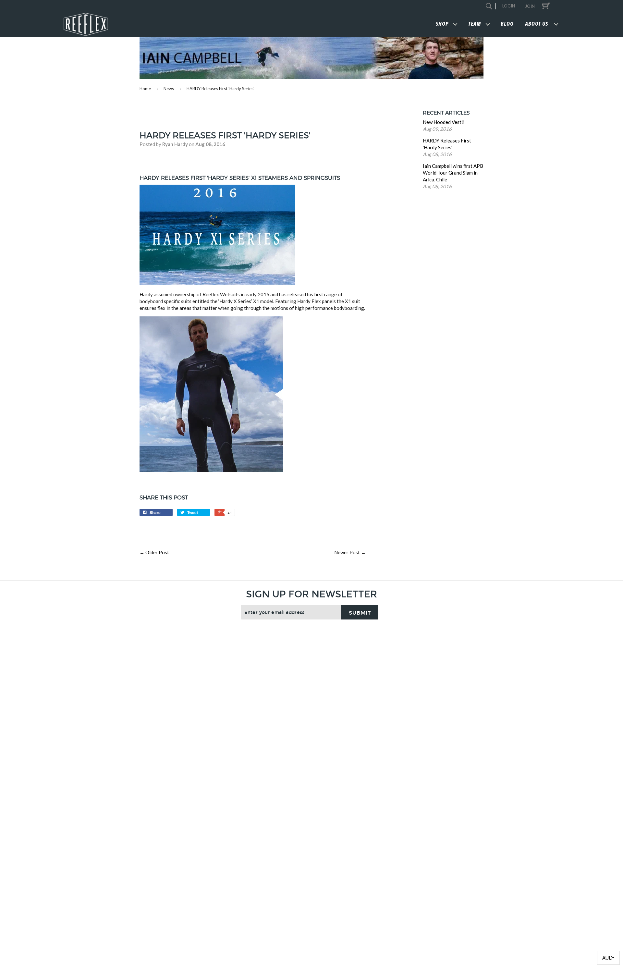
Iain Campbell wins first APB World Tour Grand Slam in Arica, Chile (453, 173)
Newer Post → (350, 552)
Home (145, 88)
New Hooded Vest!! (444, 122)
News (169, 88)
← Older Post (154, 552)
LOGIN (508, 5)
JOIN (530, 6)
